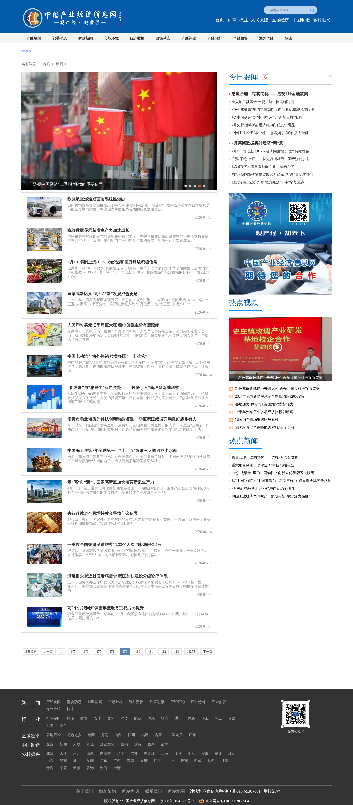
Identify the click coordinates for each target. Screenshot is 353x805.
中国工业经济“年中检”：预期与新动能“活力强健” (271, 133)
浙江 (191, 753)
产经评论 (189, 38)
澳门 (103, 768)
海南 (130, 761)
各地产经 (53, 735)
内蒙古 (160, 735)
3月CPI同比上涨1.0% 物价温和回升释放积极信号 (112, 262)
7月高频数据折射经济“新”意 (257, 143)
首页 (219, 20)
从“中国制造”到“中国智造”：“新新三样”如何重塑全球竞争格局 (281, 481)
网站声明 (130, 791)
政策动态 (163, 38)
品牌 (164, 744)
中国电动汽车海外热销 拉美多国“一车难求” (107, 356)
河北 (76, 753)
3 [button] (195, 186)
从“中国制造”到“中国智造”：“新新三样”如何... (268, 117)
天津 (63, 753)
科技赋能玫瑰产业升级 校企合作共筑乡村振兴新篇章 (277, 389)
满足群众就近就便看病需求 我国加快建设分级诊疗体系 (117, 576)
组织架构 (107, 791)
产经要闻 (34, 38)
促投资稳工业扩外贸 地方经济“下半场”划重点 (268, 182)
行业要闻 (53, 718)
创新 (151, 744)
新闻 (231, 19)
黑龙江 (177, 735)
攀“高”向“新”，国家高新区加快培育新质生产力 (110, 482)
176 (86, 651)
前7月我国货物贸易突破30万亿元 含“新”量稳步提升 (272, 174)
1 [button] (185, 186)
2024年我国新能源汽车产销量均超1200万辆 (269, 396)
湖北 (76, 761)
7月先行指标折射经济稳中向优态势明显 (263, 125)
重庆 (144, 761)
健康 (151, 718)
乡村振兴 (322, 20)
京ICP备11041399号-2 (177, 801)
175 (73, 651)
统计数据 (137, 38)
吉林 (134, 753)
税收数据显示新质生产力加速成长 (98, 230)
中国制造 (301, 20)
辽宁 (120, 753)
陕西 (211, 761)
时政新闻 (85, 38)
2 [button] (190, 186)
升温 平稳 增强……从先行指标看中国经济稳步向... (272, 159)
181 (150, 651)
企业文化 (107, 744)
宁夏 (63, 768)
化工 (218, 718)
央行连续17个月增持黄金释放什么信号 (102, 513)
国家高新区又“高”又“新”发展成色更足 (102, 294)
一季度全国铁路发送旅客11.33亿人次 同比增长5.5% (114, 544)
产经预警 (240, 38)
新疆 (76, 768)
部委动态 (59, 38)
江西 (231, 753)
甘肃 (224, 761)
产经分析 (215, 38)
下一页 (207, 651)
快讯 (288, 38)
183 (176, 651)
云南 (184, 761)
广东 (192, 735)
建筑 (191, 718)
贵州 (170, 761)
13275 (191, 651)
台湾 (117, 768)
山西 (118, 735)
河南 (104, 735)
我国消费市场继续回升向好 (257, 420)
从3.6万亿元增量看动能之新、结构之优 (263, 167)
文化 (110, 718)
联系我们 (153, 791)
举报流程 (272, 791)
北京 (49, 753)
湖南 (90, 761)
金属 (231, 718)
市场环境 (111, 38)
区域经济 (280, 20)
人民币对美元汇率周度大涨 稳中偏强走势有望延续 (113, 325)
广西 (117, 761)
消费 (124, 718)
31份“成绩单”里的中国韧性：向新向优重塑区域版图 (273, 110)
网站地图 (176, 791)
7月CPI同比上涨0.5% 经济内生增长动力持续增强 (270, 151)
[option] (119, 131)
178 (112, 651)
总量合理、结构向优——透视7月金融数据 (270, 93)
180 (137, 651)
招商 (91, 735)
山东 (49, 761)
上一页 (48, 651)
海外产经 (266, 38)
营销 (124, 744)
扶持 (137, 744)
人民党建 (259, 20)
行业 (243, 20)
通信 (178, 718)
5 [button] (204, 186)
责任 (90, 744)
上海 (164, 753)
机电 (49, 726)
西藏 (197, 761)
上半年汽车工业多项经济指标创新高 (264, 412)
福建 (145, 735)
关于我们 (84, 791)
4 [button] (199, 186)
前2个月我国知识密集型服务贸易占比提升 (105, 608)
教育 (84, 718)
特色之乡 (74, 735)
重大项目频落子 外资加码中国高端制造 (263, 102)
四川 (131, 735)
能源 (137, 718)
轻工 (205, 718)
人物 (76, 744)
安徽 (205, 753)
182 (163, 651)
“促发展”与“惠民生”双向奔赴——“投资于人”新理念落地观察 (123, 387)
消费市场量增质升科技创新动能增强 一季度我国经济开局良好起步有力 (132, 419)
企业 (49, 744)
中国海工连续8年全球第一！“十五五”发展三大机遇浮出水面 (122, 450)
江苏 (178, 753)
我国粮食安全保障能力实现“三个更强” (265, 427)
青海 (49, 768)
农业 (97, 718)
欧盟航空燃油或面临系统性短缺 (96, 199)
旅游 (70, 718)
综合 (63, 726)
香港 (90, 768)
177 (99, 651)
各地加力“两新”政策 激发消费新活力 (264, 404)
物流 (164, 718)
